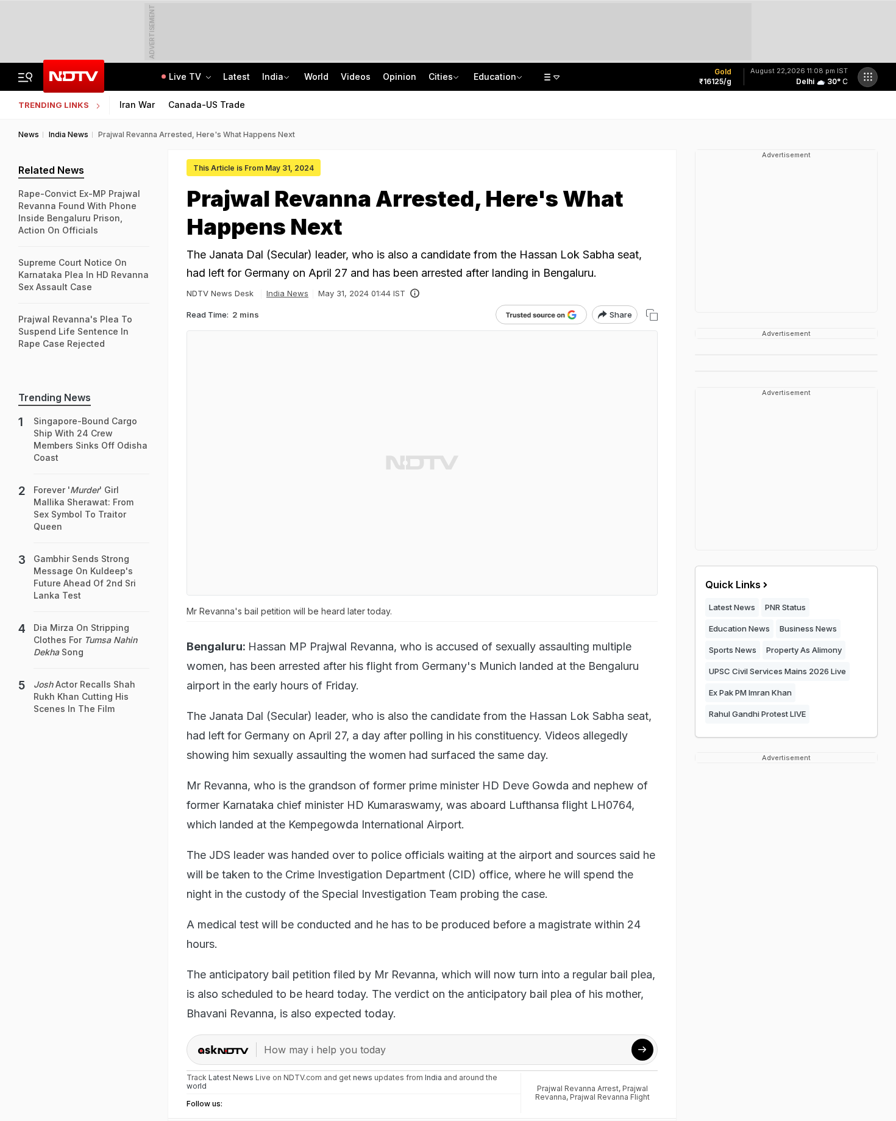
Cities (440, 76)
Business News (808, 628)
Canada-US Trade (206, 104)
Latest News (732, 607)
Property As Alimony (804, 650)
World (316, 76)
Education (495, 76)
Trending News (54, 397)
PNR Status (785, 607)
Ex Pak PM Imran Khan (750, 692)
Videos (356, 76)
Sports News (732, 650)
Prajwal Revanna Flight (610, 1096)
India (272, 76)
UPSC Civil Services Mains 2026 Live (777, 671)
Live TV (186, 76)
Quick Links (733, 584)
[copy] (652, 315)
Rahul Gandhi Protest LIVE (757, 714)
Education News (739, 628)
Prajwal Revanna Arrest (578, 1088)
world (197, 1086)
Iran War (137, 104)
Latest (236, 76)
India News (287, 293)
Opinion (399, 76)
